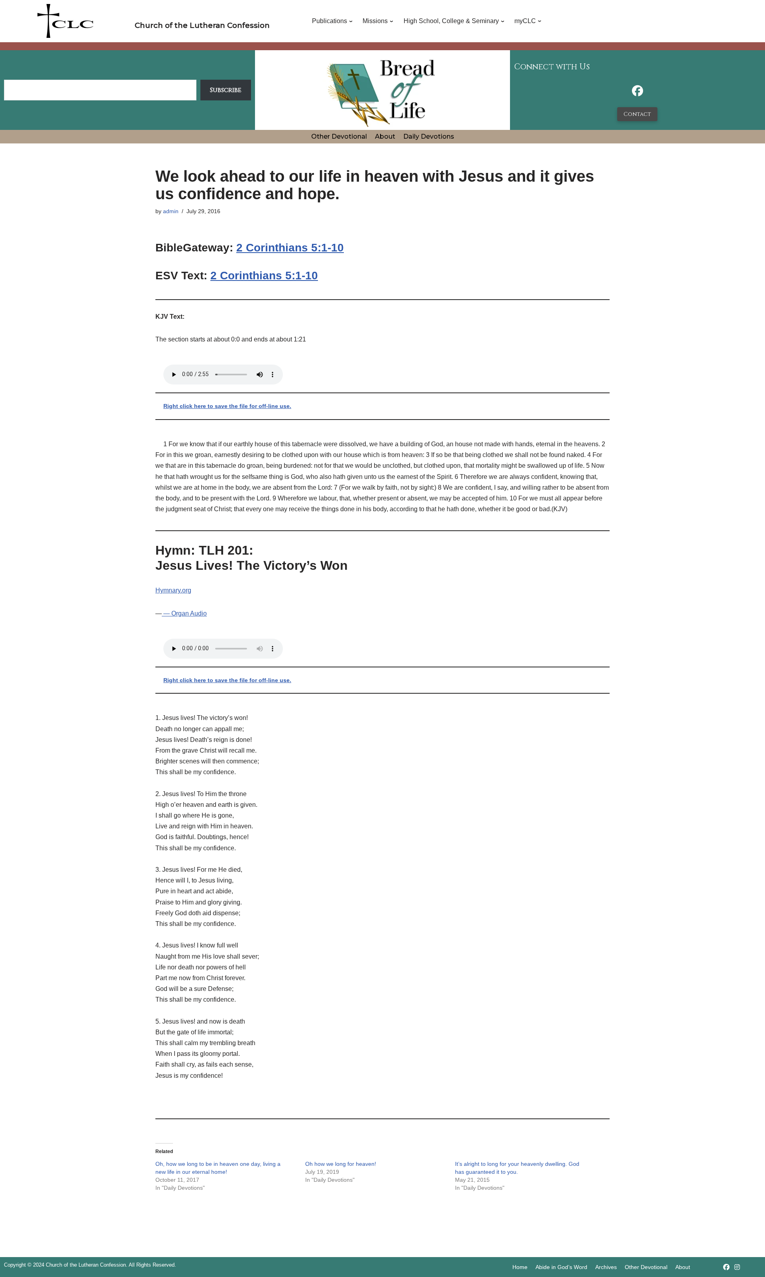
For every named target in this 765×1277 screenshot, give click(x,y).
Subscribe (225, 90)
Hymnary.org (173, 590)
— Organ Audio (184, 613)
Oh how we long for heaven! (340, 1164)
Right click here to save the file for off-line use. (227, 406)
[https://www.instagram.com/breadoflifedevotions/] (737, 1267)
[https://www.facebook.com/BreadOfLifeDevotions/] (637, 93)
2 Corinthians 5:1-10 (290, 247)
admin (170, 211)
